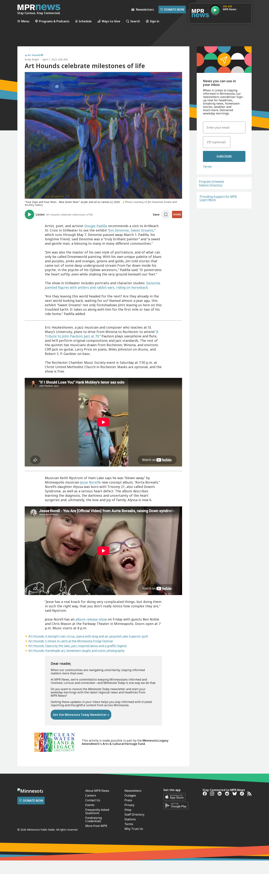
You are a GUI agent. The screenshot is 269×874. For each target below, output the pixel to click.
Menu (25, 21)
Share (177, 214)
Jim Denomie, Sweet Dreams (131, 230)
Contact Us (92, 800)
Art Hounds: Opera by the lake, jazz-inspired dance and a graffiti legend (77, 646)
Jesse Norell (89, 482)
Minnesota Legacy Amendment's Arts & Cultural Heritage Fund (125, 742)
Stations (130, 819)
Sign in (154, 21)
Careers (90, 795)
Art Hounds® (35, 55)
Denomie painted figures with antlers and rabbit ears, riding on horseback (102, 285)
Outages (130, 795)
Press (128, 800)
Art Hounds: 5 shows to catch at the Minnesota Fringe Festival (70, 641)
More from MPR (96, 826)
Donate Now (172, 9)
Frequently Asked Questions (97, 811)
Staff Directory (134, 814)
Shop (127, 810)
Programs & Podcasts (54, 21)
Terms (207, 166)
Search (135, 21)
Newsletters (132, 791)
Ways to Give (111, 21)
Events (89, 805)
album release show (91, 619)
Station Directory (210, 185)
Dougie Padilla (95, 226)
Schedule (85, 21)
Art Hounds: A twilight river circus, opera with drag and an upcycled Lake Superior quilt (88, 636)
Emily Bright (32, 59)
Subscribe (224, 156)
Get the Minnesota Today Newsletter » (81, 715)
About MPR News (97, 791)
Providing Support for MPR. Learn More (218, 198)
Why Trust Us (133, 829)
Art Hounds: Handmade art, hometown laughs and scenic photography (76, 651)
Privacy (129, 805)
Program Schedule (211, 181)
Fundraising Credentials (93, 819)
